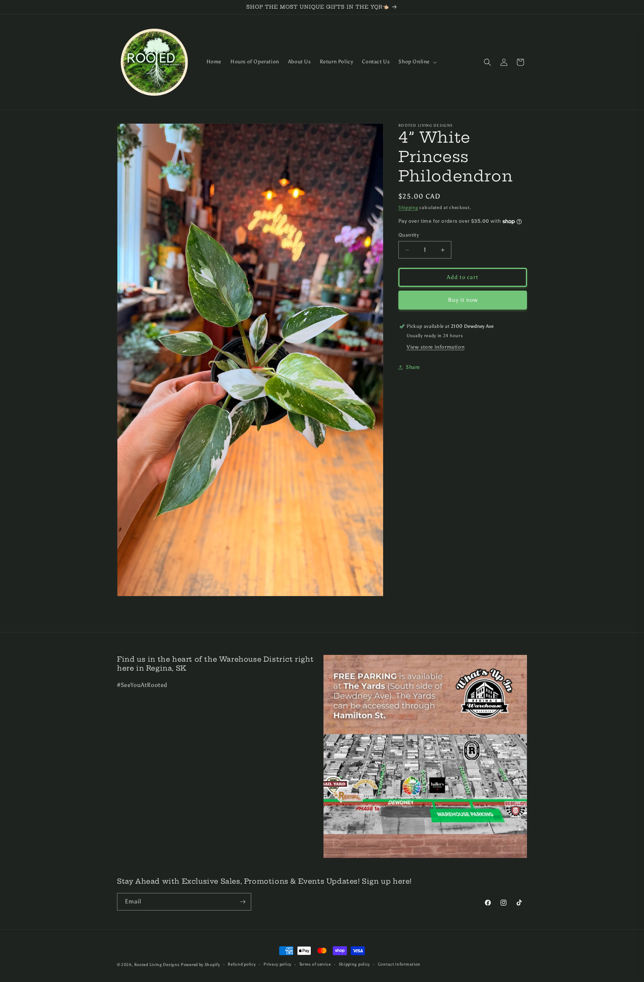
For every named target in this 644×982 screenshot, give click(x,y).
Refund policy (242, 964)
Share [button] (413, 367)
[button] (417, 62)
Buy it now (463, 300)
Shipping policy (354, 964)
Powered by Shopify (200, 964)
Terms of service (315, 964)
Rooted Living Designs (157, 964)
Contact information (399, 964)
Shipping (408, 207)
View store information (435, 347)
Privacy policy (277, 964)
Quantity (408, 235)
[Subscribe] (242, 901)
